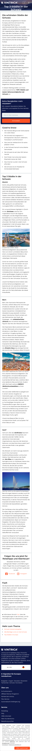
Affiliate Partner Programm (10, 694)
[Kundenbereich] (24, 2)
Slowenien (24, 681)
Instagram (23, 573)
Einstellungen (5, 743)
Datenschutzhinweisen (8, 740)
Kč (9, 667)
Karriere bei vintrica (7, 696)
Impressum (5, 744)
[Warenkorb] (28, 2)
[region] (16, 750)
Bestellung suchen (7, 721)
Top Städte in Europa (11, 634)
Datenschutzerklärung (15, 744)
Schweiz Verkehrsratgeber (12, 629)
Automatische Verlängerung (10, 701)
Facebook (11, 573)
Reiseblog (4, 711)
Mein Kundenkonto (7, 718)
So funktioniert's (6, 691)
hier (18, 614)
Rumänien (19, 683)
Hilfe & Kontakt (6, 716)
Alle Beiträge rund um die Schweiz (15, 632)
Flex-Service (5, 699)
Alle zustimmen (22, 748)
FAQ (2, 713)
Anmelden (16, 121)
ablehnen (12, 741)
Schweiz (12, 683)
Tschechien (5, 683)
